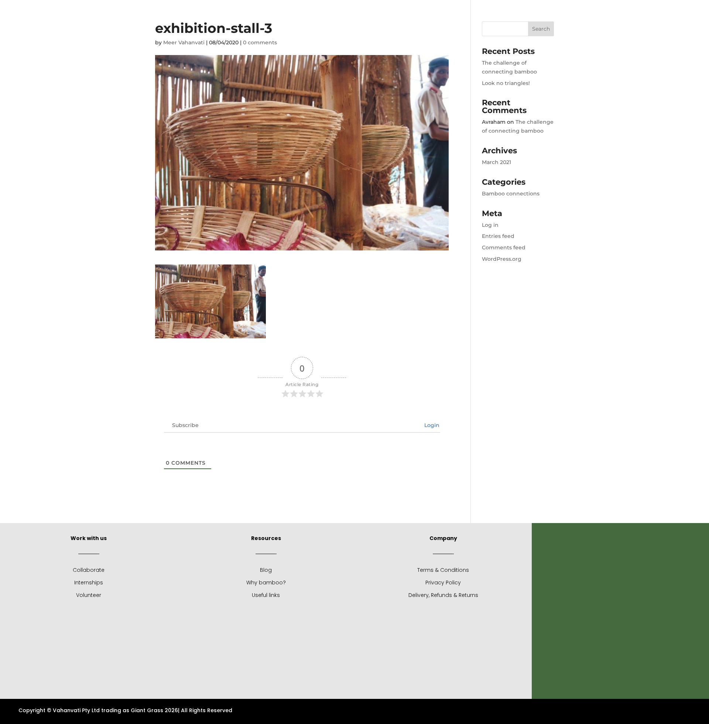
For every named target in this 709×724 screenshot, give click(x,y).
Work (329, 13)
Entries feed (498, 236)
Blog (307, 13)
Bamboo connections (511, 193)
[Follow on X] (606, 11)
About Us (273, 13)
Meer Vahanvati (184, 42)
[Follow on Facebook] (591, 11)
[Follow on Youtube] (650, 11)
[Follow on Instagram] (620, 11)
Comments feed (503, 247)
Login (431, 425)
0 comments (260, 42)
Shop (359, 13)
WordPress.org (501, 259)
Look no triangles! (506, 83)
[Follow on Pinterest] (635, 11)
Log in (490, 225)
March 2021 (496, 162)
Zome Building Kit (398, 13)
